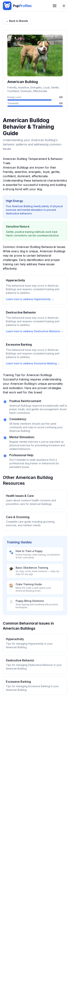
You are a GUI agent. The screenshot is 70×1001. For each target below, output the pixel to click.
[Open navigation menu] (55, 6)
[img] (7, 5)
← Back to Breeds (17, 20)
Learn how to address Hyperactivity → (30, 299)
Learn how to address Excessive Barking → (33, 363)
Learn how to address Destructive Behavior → (35, 331)
